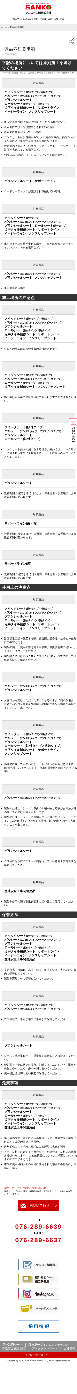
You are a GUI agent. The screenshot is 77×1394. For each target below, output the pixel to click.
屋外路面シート (12, 1344)
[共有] (71, 41)
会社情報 (69, 1348)
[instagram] (38, 1298)
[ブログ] (38, 1269)
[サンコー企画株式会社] (38, 13)
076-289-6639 (38, 1226)
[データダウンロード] (38, 1313)
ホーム (4, 27)
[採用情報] (38, 1331)
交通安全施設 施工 (14, 1348)
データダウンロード (45, 1348)
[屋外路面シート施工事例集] (38, 1284)
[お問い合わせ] (38, 1210)
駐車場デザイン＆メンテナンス (49, 1344)
